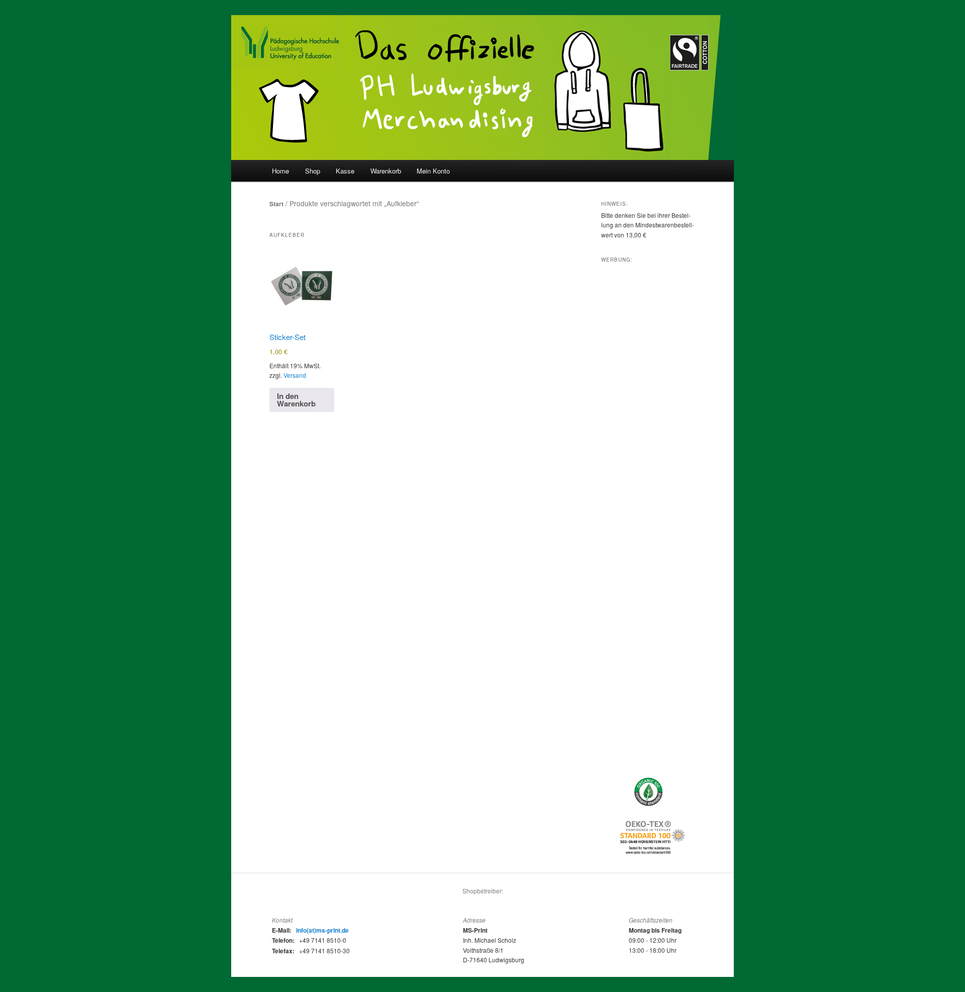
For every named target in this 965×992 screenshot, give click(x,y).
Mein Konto (433, 171)
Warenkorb (385, 171)
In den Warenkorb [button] (296, 399)
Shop (312, 171)
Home (280, 171)
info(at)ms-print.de (322, 930)
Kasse (345, 171)
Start (276, 203)
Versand (294, 375)
